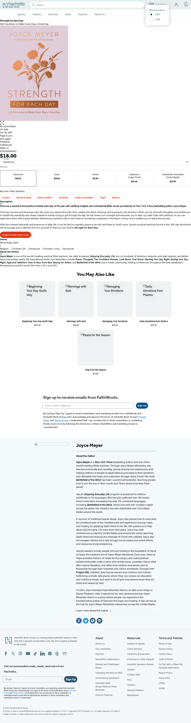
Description (6, 201)
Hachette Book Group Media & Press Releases (106, 686)
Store (68, 14)
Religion (4, 248)
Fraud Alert (164, 677)
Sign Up (142, 405)
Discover (53, 14)
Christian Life (18, 248)
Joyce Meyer (9, 126)
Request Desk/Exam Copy (16, 234)
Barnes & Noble (24, 197)
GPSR (162, 688)
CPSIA (162, 682)
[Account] (176, 4)
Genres (21, 14)
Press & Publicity (104, 694)
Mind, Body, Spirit (9, 242)
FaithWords (6, 145)
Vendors (131, 684)
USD (157, 14)
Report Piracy (165, 672)
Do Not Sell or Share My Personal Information (170, 666)
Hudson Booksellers (84, 197)
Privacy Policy (165, 648)
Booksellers (133, 695)
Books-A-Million (45, 197)
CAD (157, 19)
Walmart (116, 197)
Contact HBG (133, 674)
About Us (100, 14)
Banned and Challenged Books (107, 666)
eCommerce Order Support (140, 659)
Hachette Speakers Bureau (140, 664)
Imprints (82, 14)
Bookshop (63, 197)
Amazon (6, 197)
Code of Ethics (166, 659)
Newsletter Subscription (108, 659)
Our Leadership (103, 648)
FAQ (129, 679)
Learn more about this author (92, 610)
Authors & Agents (136, 643)
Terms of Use (165, 643)
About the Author (9, 251)
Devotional (34, 248)
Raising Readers (135, 689)
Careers (131, 669)
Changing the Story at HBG (109, 672)
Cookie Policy (165, 653)
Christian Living (51, 248)
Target (102, 197)
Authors (37, 14)
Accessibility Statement (107, 677)
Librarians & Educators (138, 653)
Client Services (134, 648)
